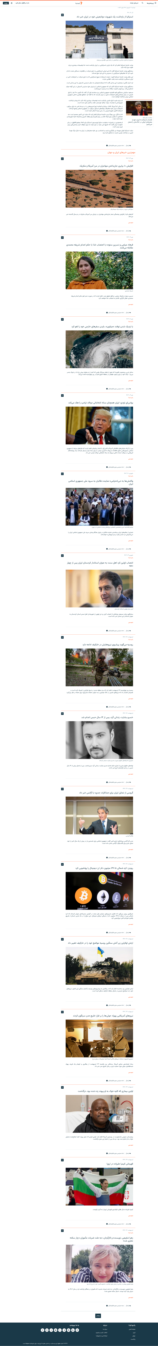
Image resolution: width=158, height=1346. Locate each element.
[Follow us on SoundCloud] (51, 1330)
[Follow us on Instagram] (47, 1330)
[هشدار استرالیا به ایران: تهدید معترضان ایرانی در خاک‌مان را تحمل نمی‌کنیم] (139, 108)
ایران (134, 1333)
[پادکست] (11, 3)
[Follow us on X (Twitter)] (60, 1330)
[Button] (128, 146)
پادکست (133, 1339)
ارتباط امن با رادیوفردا (101, 1336)
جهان (133, 1336)
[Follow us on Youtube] (55, 1330)
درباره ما (105, 1329)
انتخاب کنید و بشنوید (101, 1333)
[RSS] (73, 1330)
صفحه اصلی (132, 1329)
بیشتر (98, 1316)
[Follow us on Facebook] (68, 1330)
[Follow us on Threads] (42, 1330)
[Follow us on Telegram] (64, 1330)
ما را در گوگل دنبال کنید (22, 3)
